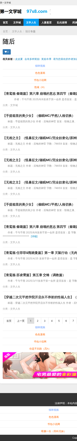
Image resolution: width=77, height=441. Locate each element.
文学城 (17, 22)
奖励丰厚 (46, 58)
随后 (27, 31)
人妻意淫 (47, 22)
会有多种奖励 (32, 58)
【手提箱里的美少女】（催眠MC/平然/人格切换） (39, 115)
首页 (5, 22)
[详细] (34, 236)
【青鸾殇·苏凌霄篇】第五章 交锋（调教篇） (34, 275)
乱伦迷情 (62, 22)
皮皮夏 (19, 58)
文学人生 (31, 22)
